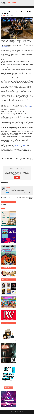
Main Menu (4, 7)
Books (13, 412)
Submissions (17, 412)
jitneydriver (4, 15)
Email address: (3, 204)
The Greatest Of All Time (6, 197)
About (11, 412)
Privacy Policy (25, 412)
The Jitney (11, 3)
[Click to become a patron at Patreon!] (8, 387)
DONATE (17, 177)
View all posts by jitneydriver (27, 192)
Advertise (21, 412)
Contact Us (7, 412)
